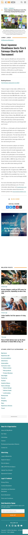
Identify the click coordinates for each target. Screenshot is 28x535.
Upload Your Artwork (6, 470)
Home (5, 8)
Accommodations (6, 358)
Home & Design (5, 386)
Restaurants (4, 395)
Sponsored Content (6, 473)
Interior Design (7, 388)
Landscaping (6, 393)
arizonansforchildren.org (19, 191)
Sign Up (13, 515)
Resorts (3, 398)
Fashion (3, 381)
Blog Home (15, 199)
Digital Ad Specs (5, 460)
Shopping (4, 401)
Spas (2, 403)
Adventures (4, 361)
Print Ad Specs (5, 463)
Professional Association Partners (10, 444)
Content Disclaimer (6, 486)
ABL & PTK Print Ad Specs (8, 467)
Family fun (4, 378)
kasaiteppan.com (21, 187)
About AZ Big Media (6, 430)
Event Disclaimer (5, 495)
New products (7, 370)
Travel (3, 408)
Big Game (4, 353)
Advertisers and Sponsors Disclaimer (8, 490)
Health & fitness (5, 383)
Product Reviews (8, 373)
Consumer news (5, 366)
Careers (3, 441)
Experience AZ (5, 355)
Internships (4, 437)
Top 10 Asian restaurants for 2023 (10, 83)
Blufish (12, 532)
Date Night (4, 375)
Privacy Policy (5, 482)
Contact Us (4, 447)
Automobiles (4, 363)
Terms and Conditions (7, 498)
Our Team (3, 434)
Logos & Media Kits (6, 456)
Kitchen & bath (7, 390)
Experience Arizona (6, 406)
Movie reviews (7, 368)
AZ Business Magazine (7, 40)
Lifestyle (11, 8)
